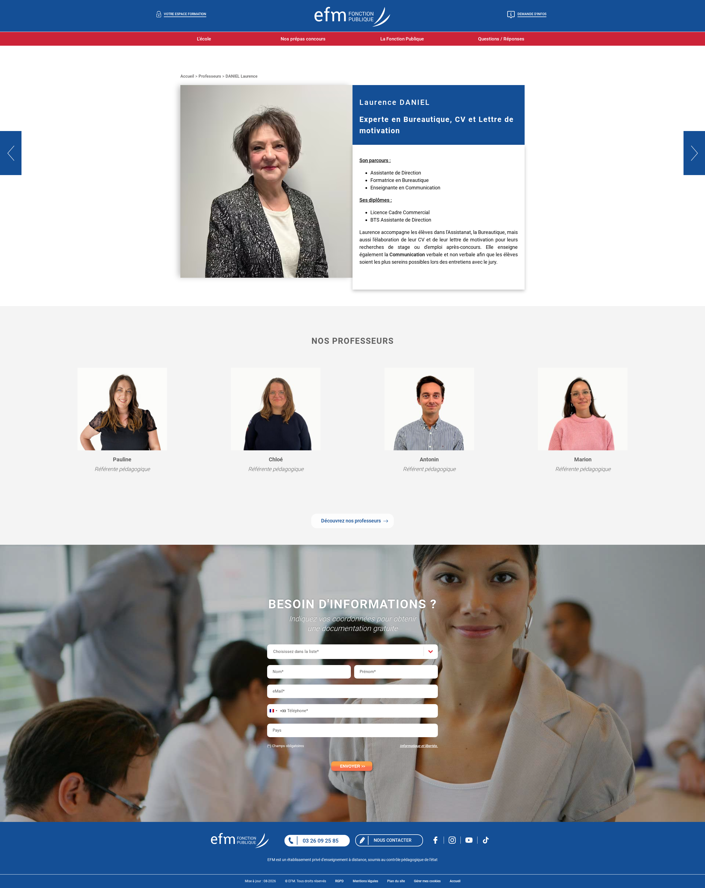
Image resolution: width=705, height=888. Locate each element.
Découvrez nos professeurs (351, 521)
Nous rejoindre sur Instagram (452, 840)
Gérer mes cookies (427, 881)
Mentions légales (365, 881)
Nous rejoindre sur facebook (435, 840)
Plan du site (396, 881)
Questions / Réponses (501, 39)
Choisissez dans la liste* (296, 651)
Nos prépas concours (303, 39)
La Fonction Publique (402, 39)
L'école (204, 39)
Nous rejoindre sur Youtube (469, 840)
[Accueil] (247, 840)
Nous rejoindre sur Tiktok (486, 840)
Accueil (455, 881)
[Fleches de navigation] (10, 153)
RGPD (339, 881)
